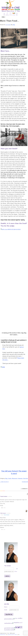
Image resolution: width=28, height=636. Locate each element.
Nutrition (25, 478)
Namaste (20, 478)
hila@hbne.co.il (18, 622)
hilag (14, 24)
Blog (6, 478)
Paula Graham (6, 514)
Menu (3, 16)
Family (9, 478)
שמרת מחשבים (2, 634)
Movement (14, 478)
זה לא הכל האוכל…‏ (4, 481)
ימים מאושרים (25, 481)
